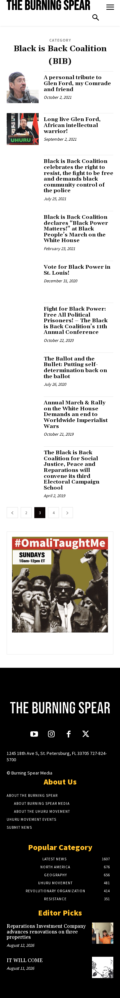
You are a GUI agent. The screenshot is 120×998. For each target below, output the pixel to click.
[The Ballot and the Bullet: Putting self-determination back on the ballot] (23, 368)
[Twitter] (85, 735)
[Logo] (48, 5)
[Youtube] (34, 735)
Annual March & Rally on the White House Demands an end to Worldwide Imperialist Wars (76, 414)
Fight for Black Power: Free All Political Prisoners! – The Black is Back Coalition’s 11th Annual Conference (76, 321)
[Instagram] (51, 735)
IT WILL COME (25, 960)
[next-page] (67, 512)
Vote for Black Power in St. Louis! (77, 270)
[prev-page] (12, 512)
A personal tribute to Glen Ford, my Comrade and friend (77, 83)
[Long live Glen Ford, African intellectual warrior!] (23, 129)
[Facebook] (68, 735)
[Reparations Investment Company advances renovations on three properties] (102, 933)
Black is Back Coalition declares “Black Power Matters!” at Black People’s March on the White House (76, 229)
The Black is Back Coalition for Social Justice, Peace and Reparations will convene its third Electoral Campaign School (71, 470)
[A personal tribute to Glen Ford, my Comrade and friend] (23, 87)
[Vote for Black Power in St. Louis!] (23, 277)
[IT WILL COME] (102, 967)
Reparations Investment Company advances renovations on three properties (46, 931)
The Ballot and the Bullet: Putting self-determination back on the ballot (75, 368)
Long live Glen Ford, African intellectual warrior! (72, 125)
